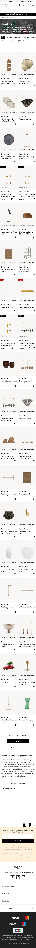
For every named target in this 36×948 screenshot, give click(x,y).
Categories (17, 37)
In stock (9, 37)
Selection (5, 894)
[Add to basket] (16, 199)
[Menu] (33, 5)
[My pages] (19, 5)
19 (19, 747)
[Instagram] (18, 877)
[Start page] (5, 5)
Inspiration (6, 901)
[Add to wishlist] (15, 86)
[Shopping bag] (28, 5)
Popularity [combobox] (23, 41)
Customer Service (8, 887)
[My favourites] (24, 5)
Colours (26, 37)
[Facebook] (12, 877)
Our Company (7, 908)
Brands (4, 17)
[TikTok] (23, 877)
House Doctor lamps (9, 788)
